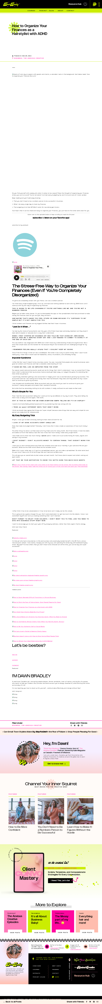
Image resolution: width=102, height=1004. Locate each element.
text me (14, 654)
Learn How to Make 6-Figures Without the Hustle (80, 829)
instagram (15, 665)
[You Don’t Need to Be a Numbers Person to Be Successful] (51, 811)
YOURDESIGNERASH (55, 999)
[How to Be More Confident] (22, 811)
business (18, 58)
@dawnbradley (54, 948)
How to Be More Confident (18, 828)
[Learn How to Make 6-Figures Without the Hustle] (80, 811)
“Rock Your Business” (51, 748)
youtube (15, 660)
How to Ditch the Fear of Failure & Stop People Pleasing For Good (66, 732)
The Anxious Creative (34, 58)
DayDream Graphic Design (45, 1000)
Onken (21, 1000)
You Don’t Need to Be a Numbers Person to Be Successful (50, 829)
